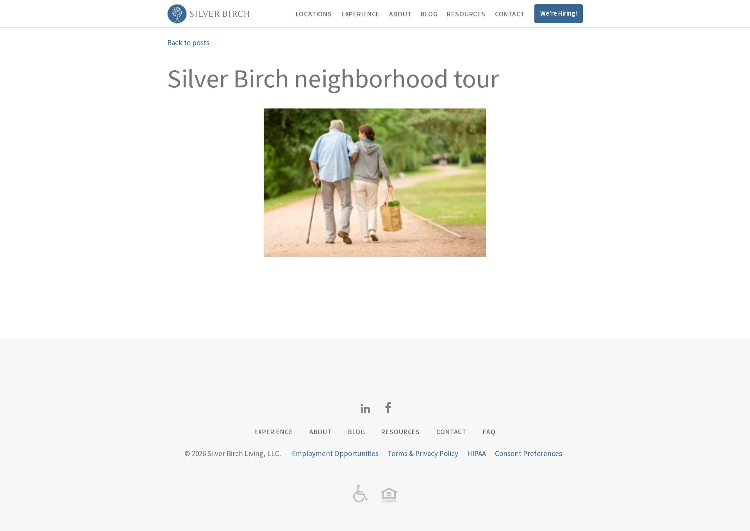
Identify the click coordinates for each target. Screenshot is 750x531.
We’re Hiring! (558, 13)
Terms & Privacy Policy (423, 453)
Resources (466, 14)
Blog (429, 14)
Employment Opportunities (335, 453)
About (400, 14)
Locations (314, 14)
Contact (510, 14)
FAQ (489, 432)
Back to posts (188, 42)
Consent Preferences (528, 453)
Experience (360, 14)
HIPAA (476, 453)
